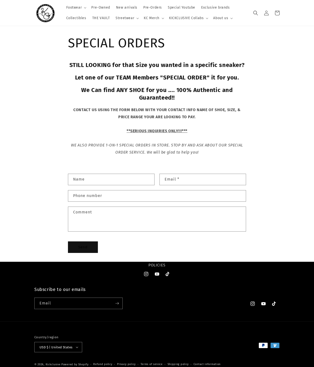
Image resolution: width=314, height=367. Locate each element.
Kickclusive (53, 364)
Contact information (207, 364)
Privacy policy (126, 364)
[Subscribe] (117, 303)
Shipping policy (178, 364)
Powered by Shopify (75, 364)
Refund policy (102, 364)
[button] (76, 7)
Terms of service (152, 364)
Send (83, 247)
